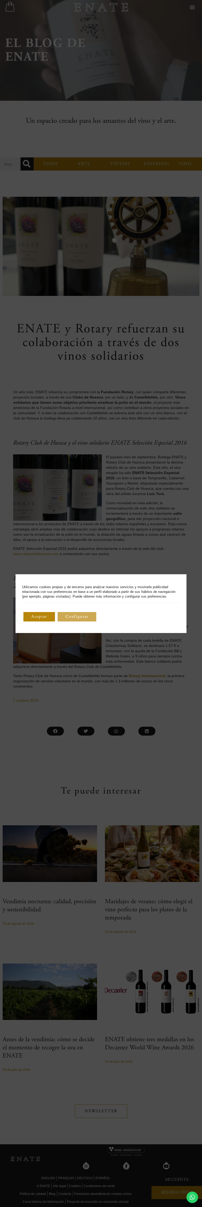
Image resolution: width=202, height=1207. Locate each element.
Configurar (76, 616)
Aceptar (39, 616)
